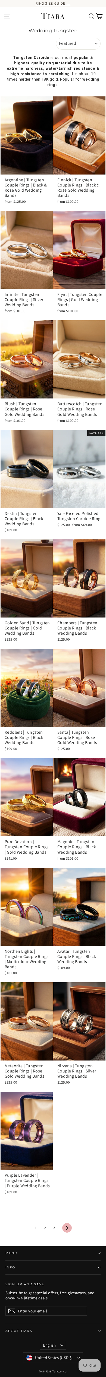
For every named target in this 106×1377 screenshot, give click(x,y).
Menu (11, 1253)
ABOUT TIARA (18, 1331)
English (49, 1345)
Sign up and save (25, 1284)
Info (10, 1267)
